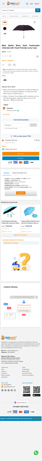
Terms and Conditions (28, 375)
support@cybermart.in (12, 350)
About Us (3, 371)
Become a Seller (5, 375)
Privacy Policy (25, 369)
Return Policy (25, 371)
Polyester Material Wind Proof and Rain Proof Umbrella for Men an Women (30, 222)
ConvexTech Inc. (37, 418)
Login (31, 4)
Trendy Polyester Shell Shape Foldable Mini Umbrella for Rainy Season (10, 222)
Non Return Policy (27, 373)
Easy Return (4, 377)
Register (37, 4)
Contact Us (4, 373)
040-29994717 (11, 352)
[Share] (34, 22)
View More (21, 193)
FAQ (2, 369)
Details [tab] (6, 173)
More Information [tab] (19, 173)
